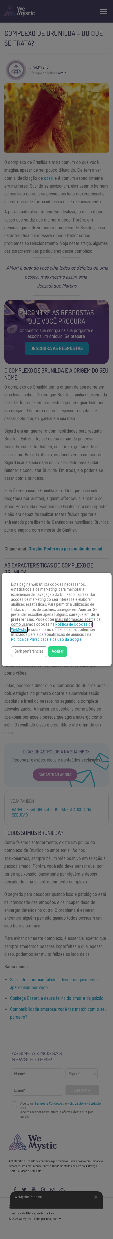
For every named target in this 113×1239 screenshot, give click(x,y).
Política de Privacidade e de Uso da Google (46, 639)
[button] (29, 651)
